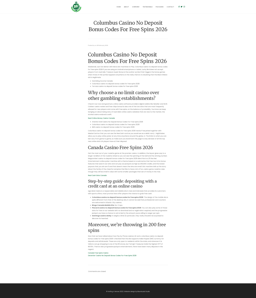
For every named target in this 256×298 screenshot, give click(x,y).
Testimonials (147, 7)
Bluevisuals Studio (144, 291)
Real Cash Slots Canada (97, 175)
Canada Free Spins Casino (98, 253)
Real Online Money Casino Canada (101, 118)
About (126, 7)
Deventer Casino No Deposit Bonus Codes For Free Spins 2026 (112, 255)
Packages (160, 7)
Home (119, 7)
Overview (135, 7)
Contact (170, 7)
